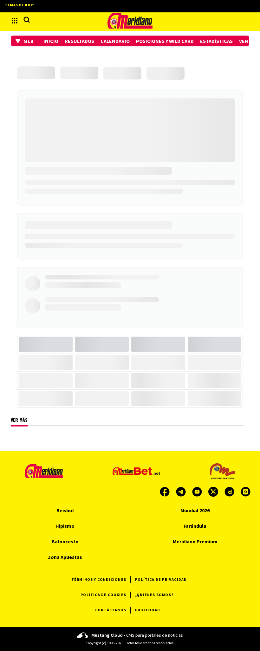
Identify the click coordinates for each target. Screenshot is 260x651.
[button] (24, 41)
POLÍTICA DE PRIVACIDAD (161, 579)
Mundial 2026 (195, 510)
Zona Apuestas (65, 557)
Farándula (195, 526)
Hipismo (65, 526)
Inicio (50, 41)
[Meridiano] (130, 21)
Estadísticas (216, 41)
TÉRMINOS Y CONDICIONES (98, 579)
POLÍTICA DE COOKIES (103, 594)
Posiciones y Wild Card (165, 41)
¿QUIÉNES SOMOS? (154, 594)
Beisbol (65, 510)
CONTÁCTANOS (110, 609)
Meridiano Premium (195, 541)
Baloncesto (65, 541)
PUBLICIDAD (147, 609)
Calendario (115, 41)
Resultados (79, 41)
